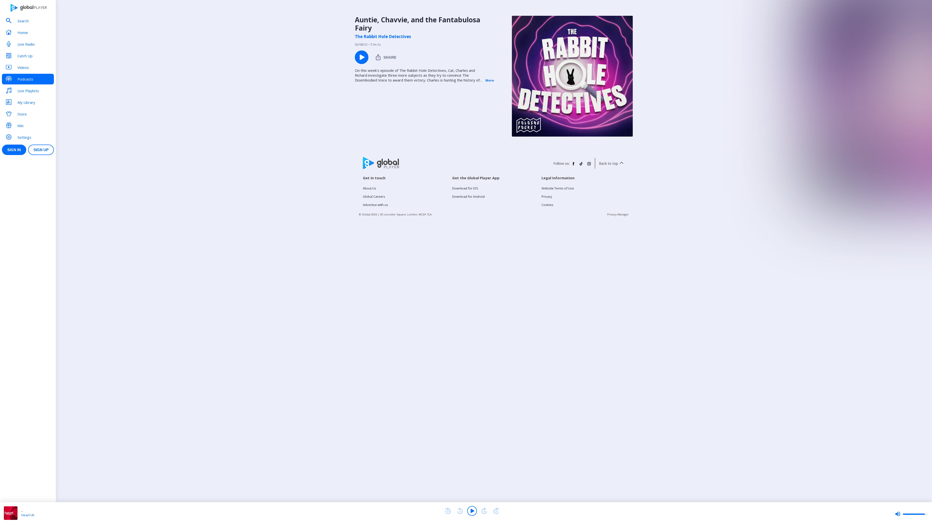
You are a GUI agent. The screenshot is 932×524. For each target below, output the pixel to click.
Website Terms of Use (557, 188)
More (489, 80)
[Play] (472, 511)
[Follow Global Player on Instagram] (589, 165)
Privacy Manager (618, 214)
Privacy (546, 196)
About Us (369, 188)
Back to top (608, 163)
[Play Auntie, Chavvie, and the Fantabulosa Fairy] (361, 57)
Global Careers (374, 196)
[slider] (911, 514)
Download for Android (468, 196)
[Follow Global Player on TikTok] (581, 165)
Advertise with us (375, 205)
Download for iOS (465, 188)
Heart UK (27, 515)
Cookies (547, 205)
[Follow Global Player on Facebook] (573, 165)
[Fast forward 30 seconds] (484, 511)
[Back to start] (448, 511)
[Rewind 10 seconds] (460, 511)
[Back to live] (496, 511)
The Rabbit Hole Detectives (383, 36)
